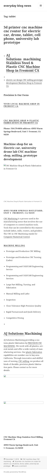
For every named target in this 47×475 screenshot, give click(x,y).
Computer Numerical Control (17, 236)
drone (22, 464)
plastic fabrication (34, 352)
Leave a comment (20, 466)
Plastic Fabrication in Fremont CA (21, 121)
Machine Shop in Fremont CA (23, 68)
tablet (27, 464)
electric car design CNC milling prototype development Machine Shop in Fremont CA (24, 83)
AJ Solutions (14, 57)
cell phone (15, 464)
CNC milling (23, 361)
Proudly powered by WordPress (15, 472)
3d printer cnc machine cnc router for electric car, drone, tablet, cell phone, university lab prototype (23, 35)
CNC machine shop (29, 459)
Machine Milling (14, 245)
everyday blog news (17, 5)
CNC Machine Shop (15, 120)
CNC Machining (10, 218)
